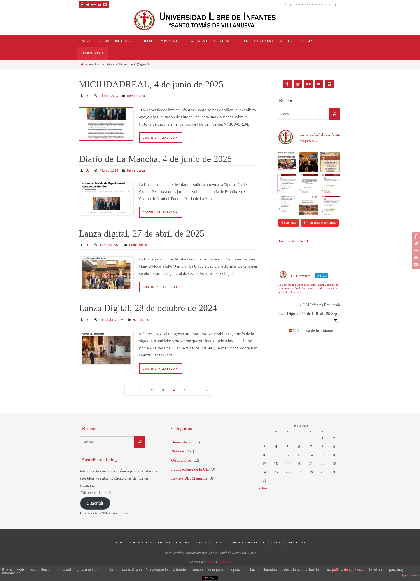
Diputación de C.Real (305, 313)
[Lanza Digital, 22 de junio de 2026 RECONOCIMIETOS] (286, 162)
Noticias (177, 451)
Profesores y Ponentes (173, 542)
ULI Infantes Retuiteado (322, 305)
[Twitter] (87, 4)
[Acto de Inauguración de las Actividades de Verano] (330, 162)
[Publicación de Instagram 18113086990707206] (286, 205)
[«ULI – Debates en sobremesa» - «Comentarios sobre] (330, 205)
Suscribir (95, 503)
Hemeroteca (136, 95)
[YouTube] (99, 4)
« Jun (262, 488)
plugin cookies (409, 575)
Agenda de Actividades (211, 542)
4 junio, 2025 (109, 95)
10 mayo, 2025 (110, 245)
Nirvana (210, 561)
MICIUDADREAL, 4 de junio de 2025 (151, 84)
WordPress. (224, 561)
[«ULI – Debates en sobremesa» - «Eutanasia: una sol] (286, 183)
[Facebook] (82, 4)
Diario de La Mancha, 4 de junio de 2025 (155, 159)
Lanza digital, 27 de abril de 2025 (141, 234)
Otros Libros (181, 460)
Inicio (118, 542)
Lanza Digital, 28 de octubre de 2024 (148, 308)
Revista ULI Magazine (189, 478)
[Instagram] (105, 4)
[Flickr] (93, 4)
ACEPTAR (210, 578)
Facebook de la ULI (295, 241)
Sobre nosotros (140, 542)
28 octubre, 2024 (112, 319)
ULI (88, 95)
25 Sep (331, 313)
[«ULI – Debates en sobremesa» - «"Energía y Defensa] (330, 183)
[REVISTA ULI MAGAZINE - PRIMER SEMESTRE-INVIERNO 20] (308, 205)
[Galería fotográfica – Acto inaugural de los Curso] (308, 162)
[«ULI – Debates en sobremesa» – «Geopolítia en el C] (308, 183)
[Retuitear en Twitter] (299, 305)
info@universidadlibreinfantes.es (307, 4)
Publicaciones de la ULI (190, 469)
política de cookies (346, 570)
